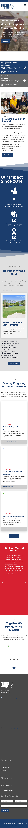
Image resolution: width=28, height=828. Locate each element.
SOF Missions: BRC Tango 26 (11, 357)
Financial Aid (6, 767)
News (8, 529)
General (5, 486)
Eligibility (5, 770)
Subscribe (5, 810)
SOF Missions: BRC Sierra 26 (11, 353)
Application (5, 773)
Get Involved (6, 788)
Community (5, 441)
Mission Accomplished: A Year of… (14, 516)
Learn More (7, 155)
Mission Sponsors (7, 785)
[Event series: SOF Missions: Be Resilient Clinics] (16, 341)
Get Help (5, 41)
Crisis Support (6, 765)
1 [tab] (10, 659)
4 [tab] (14, 659)
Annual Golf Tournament (10, 347)
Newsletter (10, 486)
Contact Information (8, 790)
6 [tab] (17, 659)
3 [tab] (13, 659)
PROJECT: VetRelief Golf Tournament (12, 323)
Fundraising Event (13, 441)
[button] (2, 582)
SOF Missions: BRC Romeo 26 (11, 343)
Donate (4, 782)
